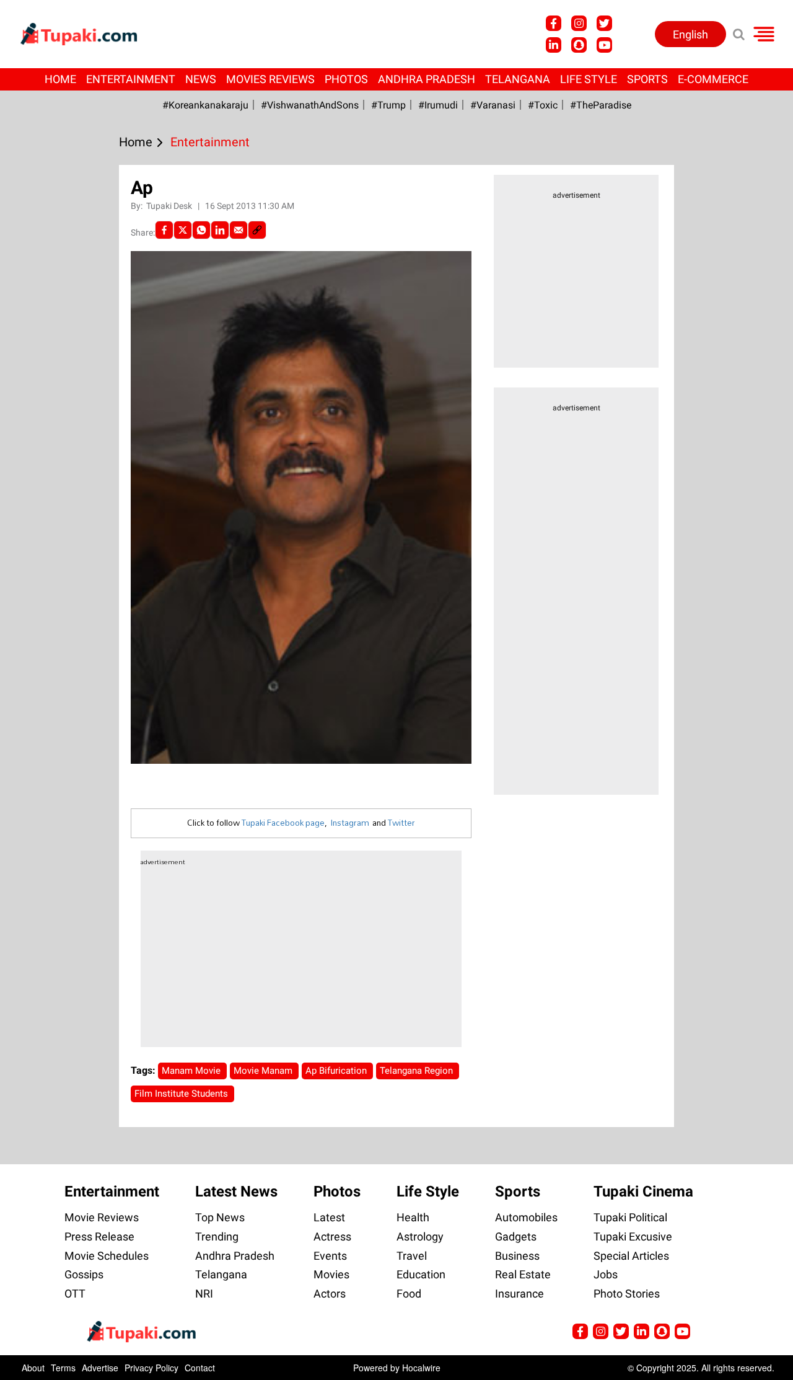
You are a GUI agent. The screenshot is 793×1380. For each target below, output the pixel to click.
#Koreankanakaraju (205, 105)
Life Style (588, 79)
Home (60, 79)
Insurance (519, 1293)
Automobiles (526, 1217)
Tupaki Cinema (643, 1191)
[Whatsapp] (201, 230)
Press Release (99, 1236)
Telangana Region (417, 1070)
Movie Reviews (101, 1217)
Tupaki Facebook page (283, 822)
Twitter (401, 822)
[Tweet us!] (604, 23)
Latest (329, 1217)
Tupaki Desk (170, 206)
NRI (204, 1293)
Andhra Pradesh (426, 79)
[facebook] (164, 230)
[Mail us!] (682, 1331)
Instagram (349, 822)
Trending (217, 1236)
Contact (200, 1367)
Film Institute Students (182, 1093)
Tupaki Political (630, 1217)
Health (412, 1217)
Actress (332, 1236)
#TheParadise (600, 105)
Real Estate (523, 1274)
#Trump (388, 105)
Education (420, 1274)
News (200, 79)
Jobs (606, 1274)
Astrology (420, 1236)
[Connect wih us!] (553, 45)
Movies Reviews (270, 79)
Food (408, 1293)
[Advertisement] (55, 474)
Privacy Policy (151, 1367)
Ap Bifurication (337, 1070)
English (690, 34)
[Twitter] (182, 230)
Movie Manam (264, 1070)
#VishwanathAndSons (310, 105)
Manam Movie (192, 1070)
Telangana (517, 79)
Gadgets (516, 1236)
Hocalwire (421, 1367)
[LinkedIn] (220, 230)
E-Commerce (713, 79)
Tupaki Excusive (633, 1236)
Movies (331, 1274)
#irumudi (438, 105)
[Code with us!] (579, 45)
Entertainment (130, 79)
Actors (329, 1293)
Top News (220, 1217)
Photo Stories (627, 1293)
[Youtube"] (604, 45)
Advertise (100, 1367)
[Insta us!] (579, 23)
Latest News (236, 1191)
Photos (346, 79)
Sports (647, 79)
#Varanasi (492, 105)
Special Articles (631, 1255)
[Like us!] (553, 23)
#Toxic (543, 105)
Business (517, 1255)
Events (330, 1255)
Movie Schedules (106, 1255)
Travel (411, 1255)
